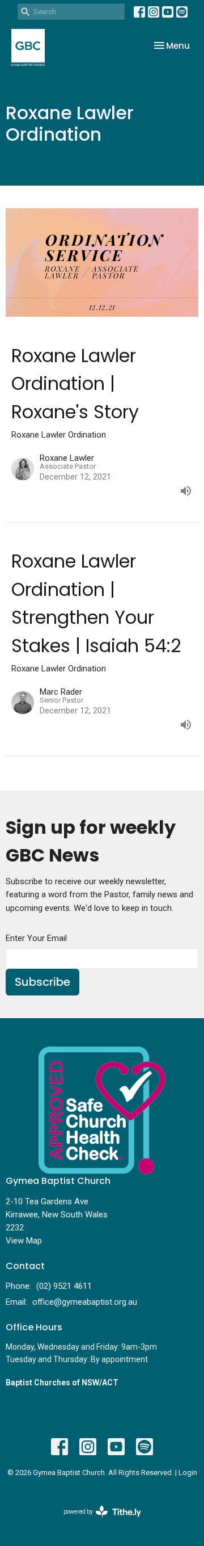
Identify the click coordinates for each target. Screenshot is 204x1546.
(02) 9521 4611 (64, 1286)
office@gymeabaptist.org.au (84, 1302)
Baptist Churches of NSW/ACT (62, 1382)
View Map (24, 1241)
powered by (96, 1522)
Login (187, 1472)
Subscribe (42, 982)
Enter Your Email (36, 938)
